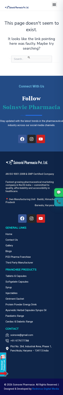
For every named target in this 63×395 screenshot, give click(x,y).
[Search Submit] (29, 57)
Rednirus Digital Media (45, 388)
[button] (54, 4)
